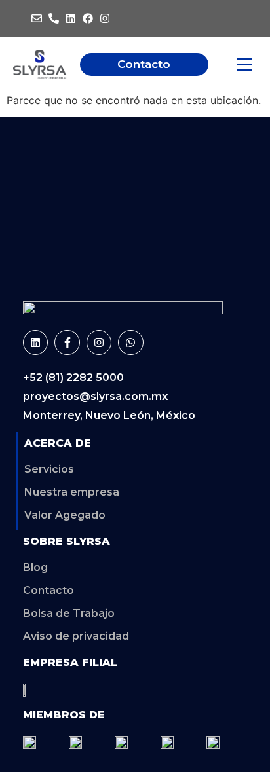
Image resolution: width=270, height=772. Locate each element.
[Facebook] (88, 18)
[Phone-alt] (53, 18)
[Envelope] (36, 18)
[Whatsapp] (130, 342)
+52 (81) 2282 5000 (73, 377)
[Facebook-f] (66, 342)
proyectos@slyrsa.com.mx (95, 396)
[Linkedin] (71, 18)
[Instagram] (105, 18)
